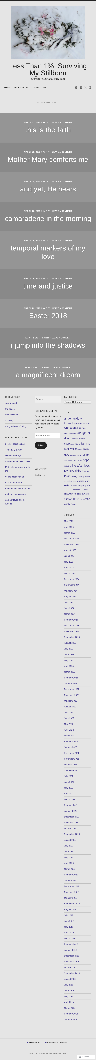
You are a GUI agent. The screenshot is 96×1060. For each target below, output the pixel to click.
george (86, 449)
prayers (70, 490)
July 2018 (68, 985)
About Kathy (21, 87)
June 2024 (69, 608)
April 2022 (69, 730)
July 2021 (68, 776)
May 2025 (68, 562)
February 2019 (71, 944)
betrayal (68, 423)
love (67, 476)
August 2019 (70, 909)
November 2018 (71, 962)
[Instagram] (90, 87)
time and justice (48, 286)
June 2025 (69, 556)
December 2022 (71, 689)
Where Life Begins (14, 455)
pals (87, 485)
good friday (73, 455)
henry (76, 460)
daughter (84, 433)
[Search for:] (48, 399)
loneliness (86, 471)
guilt (66, 460)
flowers (80, 449)
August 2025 (70, 550)
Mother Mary (83, 481)
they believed (11, 415)
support (68, 499)
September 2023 (72, 637)
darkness (75, 433)
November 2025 (71, 544)
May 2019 (68, 927)
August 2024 (70, 596)
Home (7, 87)
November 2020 (71, 822)
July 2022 (68, 712)
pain (83, 486)
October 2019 (70, 898)
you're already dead (14, 477)
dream (73, 444)
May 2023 (68, 660)
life (70, 466)
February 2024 (71, 620)
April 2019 (69, 933)
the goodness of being (15, 426)
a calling (9, 420)
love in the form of (13, 482)
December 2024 (71, 579)
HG (80, 460)
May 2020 (68, 857)
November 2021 (71, 759)
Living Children (73, 470)
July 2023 (68, 649)
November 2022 (71, 695)
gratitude (79, 455)
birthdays (76, 423)
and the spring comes (15, 494)
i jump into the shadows (48, 345)
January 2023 (70, 683)
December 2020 (71, 817)
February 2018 (71, 1014)
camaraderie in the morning (48, 218)
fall (89, 444)
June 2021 (69, 782)
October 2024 (70, 591)
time (76, 499)
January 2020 (70, 880)
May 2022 (68, 724)
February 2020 (71, 875)
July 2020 (68, 846)
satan (81, 490)
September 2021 (72, 770)
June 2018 (69, 990)
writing (74, 504)
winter (68, 504)
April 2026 (69, 527)
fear (74, 448)
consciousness (68, 433)
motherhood (71, 481)
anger (68, 418)
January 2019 (70, 950)
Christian (70, 427)
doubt (67, 443)
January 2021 (70, 811)
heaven (70, 460)
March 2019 (69, 938)
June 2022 (69, 718)
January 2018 (70, 1019)
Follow (41, 445)
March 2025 (69, 573)
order (79, 485)
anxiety (77, 418)
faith (84, 443)
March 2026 (69, 533)
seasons (87, 490)
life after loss (81, 465)
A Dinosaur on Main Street (17, 461)
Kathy (46, 122)
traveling (82, 499)
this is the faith (48, 130)
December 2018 (71, 956)
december (75, 438)
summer (85, 494)
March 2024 (69, 614)
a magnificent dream (48, 375)
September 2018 (72, 973)
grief (86, 454)
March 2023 (69, 672)
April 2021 (69, 793)
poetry (66, 490)
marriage (74, 476)
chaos (81, 423)
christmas (80, 428)
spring (73, 493)
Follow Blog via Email (46, 411)
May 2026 (68, 521)
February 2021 (71, 805)
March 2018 (69, 1008)
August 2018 (70, 979)
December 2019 (71, 886)
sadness (76, 490)
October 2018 (70, 967)
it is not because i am (15, 444)
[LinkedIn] (81, 87)
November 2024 (71, 585)
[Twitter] (85, 87)
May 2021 (68, 788)
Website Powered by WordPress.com (48, 1054)
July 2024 (68, 602)
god (66, 454)
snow (67, 493)
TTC (87, 499)
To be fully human (13, 450)
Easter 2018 (48, 316)
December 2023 (71, 625)
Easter (78, 444)
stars (79, 494)
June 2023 (69, 654)
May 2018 (68, 996)
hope (86, 460)
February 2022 (71, 741)
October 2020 (70, 828)
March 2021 (69, 799)
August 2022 (70, 707)
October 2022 (70, 701)
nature (68, 485)
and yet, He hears (48, 189)
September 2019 (72, 904)
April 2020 (69, 863)
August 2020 (70, 840)
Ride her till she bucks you (17, 488)
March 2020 (69, 869)
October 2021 (70, 765)
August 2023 (70, 643)
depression (82, 438)
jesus (66, 466)
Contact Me (39, 87)
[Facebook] (76, 87)
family (68, 448)
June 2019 (69, 921)
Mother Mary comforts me (48, 159)
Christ (87, 423)
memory (81, 476)
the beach (10, 409)
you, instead (11, 403)
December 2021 (71, 753)
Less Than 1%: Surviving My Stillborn (48, 69)
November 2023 (71, 631)
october (75, 486)
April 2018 (69, 1002)
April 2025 (69, 567)
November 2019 (71, 892)
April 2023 (69, 666)
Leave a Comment (62, 122)
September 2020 (72, 834)
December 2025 (71, 538)
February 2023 (71, 678)
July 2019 (68, 915)
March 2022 (69, 736)
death (67, 438)
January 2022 (70, 747)
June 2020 (69, 851)
